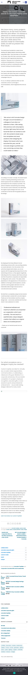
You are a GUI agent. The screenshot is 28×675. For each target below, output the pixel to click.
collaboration (4, 548)
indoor (2, 649)
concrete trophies (11, 10)
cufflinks (3, 645)
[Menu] (2, 2)
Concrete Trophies (19, 566)
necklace (3, 651)
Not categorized (5, 633)
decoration (8, 645)
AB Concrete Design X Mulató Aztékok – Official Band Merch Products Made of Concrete (20, 536)
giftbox (21, 647)
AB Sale (3, 625)
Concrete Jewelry (5, 630)
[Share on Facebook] (10, 524)
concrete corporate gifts (7, 550)
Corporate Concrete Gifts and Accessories (12, 568)
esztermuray (19, 645)
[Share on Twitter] (13, 524)
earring (13, 645)
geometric (16, 647)
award (11, 529)
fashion (3, 647)
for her (7, 647)
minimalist (20, 649)
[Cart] (26, 2)
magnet (15, 649)
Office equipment (5, 635)
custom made (18, 10)
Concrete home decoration (8, 628)
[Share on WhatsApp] (8, 524)
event (2, 557)
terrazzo (8, 651)
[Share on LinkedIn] (20, 524)
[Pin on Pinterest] (17, 524)
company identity (16, 529)
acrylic (7, 529)
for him (11, 647)
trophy (22, 529)
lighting (10, 649)
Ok (14, 672)
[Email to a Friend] (15, 524)
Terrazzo (3, 638)
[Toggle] (26, 630)
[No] (26, 671)
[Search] (23, 2)
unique (25, 529)
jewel (6, 649)
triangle (13, 651)
